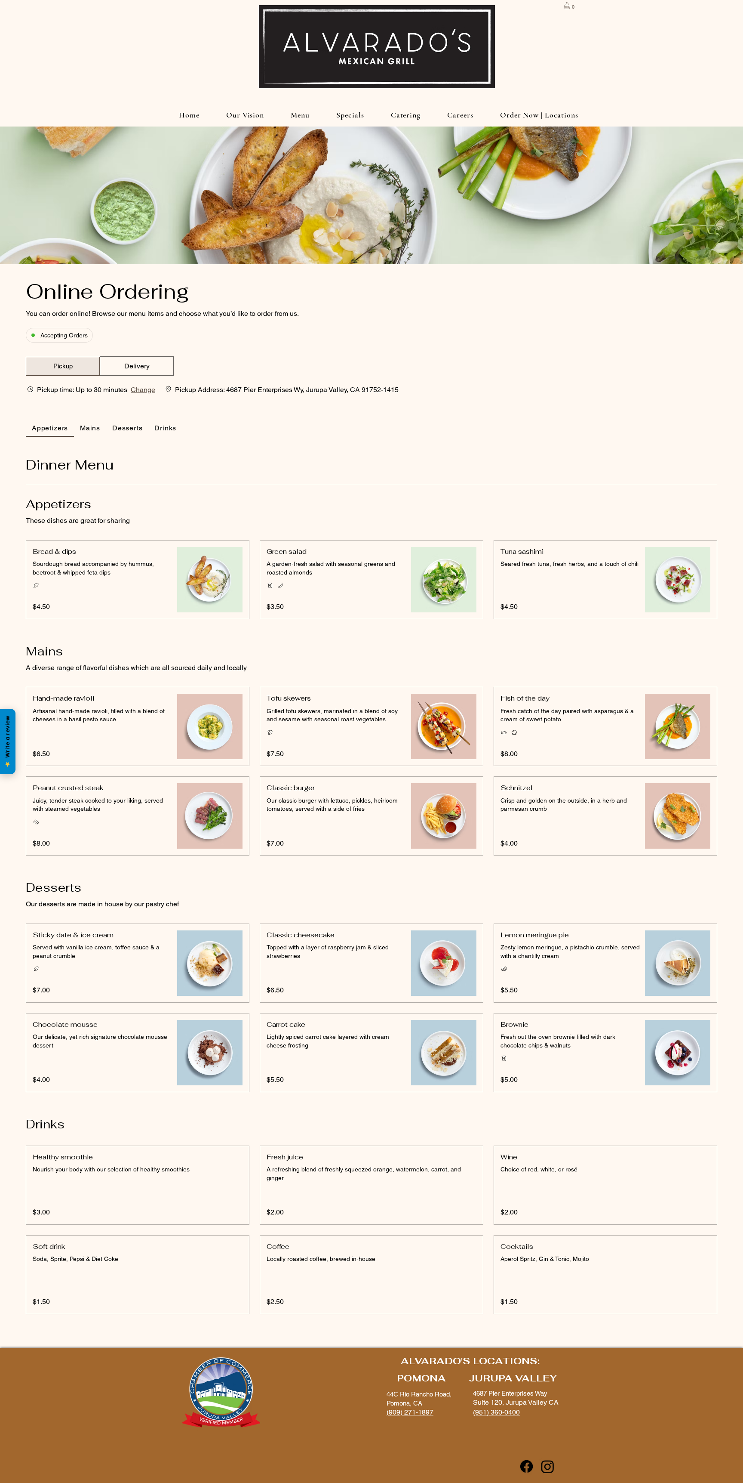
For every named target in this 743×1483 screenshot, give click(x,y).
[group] (137, 366)
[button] (571, 5)
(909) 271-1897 (410, 1412)
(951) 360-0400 (496, 1412)
